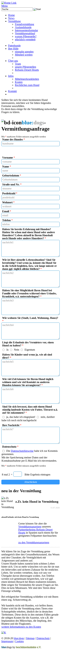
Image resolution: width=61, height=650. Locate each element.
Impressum (7, 641)
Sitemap (30, 638)
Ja (7, 349)
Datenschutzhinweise (22, 450)
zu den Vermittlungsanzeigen (33, 542)
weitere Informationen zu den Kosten (21, 626)
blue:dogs (19, 638)
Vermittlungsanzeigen (29, 526)
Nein (16, 349)
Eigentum (30, 349)
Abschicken (30, 482)
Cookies (19, 641)
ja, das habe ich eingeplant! (20, 417)
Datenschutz (43, 638)
